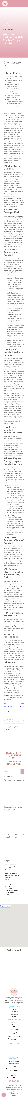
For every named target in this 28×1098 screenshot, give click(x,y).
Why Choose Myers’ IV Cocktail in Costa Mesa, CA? (15, 100)
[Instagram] (13, 1081)
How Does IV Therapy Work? (15, 79)
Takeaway (10, 109)
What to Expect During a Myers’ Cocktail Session (14, 93)
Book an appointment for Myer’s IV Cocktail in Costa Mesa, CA (14, 689)
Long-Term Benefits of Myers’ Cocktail (13, 96)
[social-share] (16, 707)
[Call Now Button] (4, 1095)
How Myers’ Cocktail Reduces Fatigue (13, 85)
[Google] (15, 1081)
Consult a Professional (13, 107)
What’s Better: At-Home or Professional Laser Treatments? (13, 697)
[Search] (22, 771)
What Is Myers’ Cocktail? (14, 77)
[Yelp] (18, 1081)
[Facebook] (10, 1081)
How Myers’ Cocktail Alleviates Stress (13, 89)
